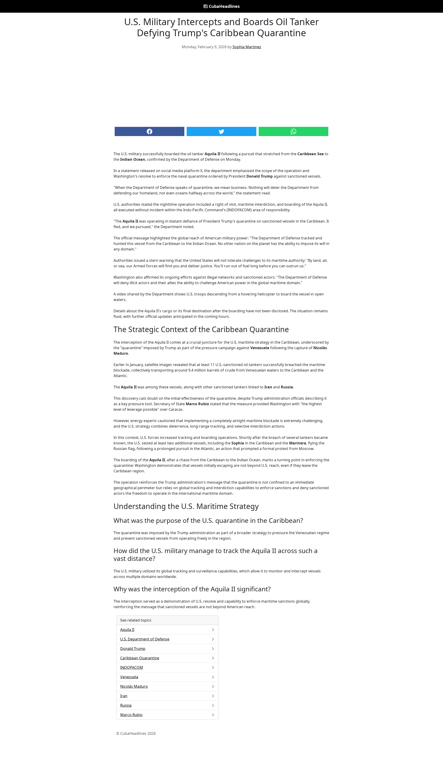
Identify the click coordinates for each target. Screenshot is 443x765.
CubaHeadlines (224, 6)
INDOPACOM (131, 667)
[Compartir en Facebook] (149, 131)
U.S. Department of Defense (144, 639)
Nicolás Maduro (134, 686)
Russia (126, 705)
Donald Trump (132, 648)
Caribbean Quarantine (139, 658)
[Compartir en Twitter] (221, 131)
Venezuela (129, 676)
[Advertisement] (221, 87)
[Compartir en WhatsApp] (293, 131)
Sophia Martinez (247, 46)
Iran (123, 695)
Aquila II (127, 629)
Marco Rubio (131, 714)
